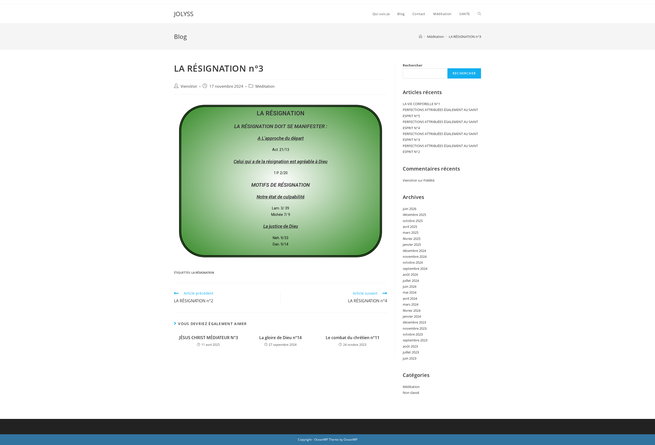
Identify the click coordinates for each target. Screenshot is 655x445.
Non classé (411, 392)
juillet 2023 (411, 352)
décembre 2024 (414, 250)
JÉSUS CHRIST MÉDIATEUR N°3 (208, 337)
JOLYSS (183, 13)
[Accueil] (420, 36)
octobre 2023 (413, 334)
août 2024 (410, 274)
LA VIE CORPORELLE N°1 (421, 104)
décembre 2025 (414, 214)
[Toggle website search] (479, 13)
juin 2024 (409, 286)
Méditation (265, 86)
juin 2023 (409, 358)
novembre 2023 (415, 328)
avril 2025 (410, 226)
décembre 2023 (414, 322)
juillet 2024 (411, 280)
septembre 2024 (415, 268)
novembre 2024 (415, 256)
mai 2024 (409, 292)
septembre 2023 (415, 340)
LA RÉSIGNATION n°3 (465, 36)
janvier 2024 (412, 316)
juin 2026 (409, 208)
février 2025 (411, 238)
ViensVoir (189, 86)
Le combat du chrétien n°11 (352, 337)
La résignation (202, 272)
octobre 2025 (413, 220)
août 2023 (410, 346)
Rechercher (412, 65)
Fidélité (428, 180)
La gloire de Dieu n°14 (280, 337)
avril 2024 (410, 298)
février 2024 (411, 310)
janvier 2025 (412, 244)
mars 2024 (410, 304)
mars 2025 (410, 232)
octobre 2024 (413, 262)
